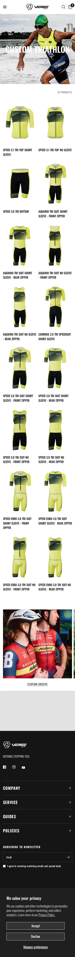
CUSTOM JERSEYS (37, 684)
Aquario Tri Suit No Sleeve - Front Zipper (55, 275)
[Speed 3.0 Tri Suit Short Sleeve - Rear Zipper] (55, 368)
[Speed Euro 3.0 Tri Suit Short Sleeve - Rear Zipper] (55, 491)
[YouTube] (26, 767)
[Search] (63, 7)
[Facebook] (7, 767)
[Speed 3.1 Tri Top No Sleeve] (55, 122)
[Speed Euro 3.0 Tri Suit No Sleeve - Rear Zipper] (55, 556)
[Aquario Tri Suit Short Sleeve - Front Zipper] (55, 183)
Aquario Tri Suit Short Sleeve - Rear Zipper (17, 275)
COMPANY (11, 788)
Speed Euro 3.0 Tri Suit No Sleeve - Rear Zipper (54, 586)
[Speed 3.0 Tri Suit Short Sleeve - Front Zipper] (20, 368)
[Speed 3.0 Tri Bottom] (20, 183)
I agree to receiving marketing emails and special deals (34, 866)
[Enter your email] (68, 857)
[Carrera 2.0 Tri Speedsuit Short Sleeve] (55, 306)
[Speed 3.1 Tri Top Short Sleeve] (20, 122)
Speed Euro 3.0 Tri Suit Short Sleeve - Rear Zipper (55, 520)
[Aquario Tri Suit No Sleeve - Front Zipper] (55, 245)
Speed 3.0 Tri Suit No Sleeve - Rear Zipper (51, 459)
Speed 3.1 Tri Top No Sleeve (55, 150)
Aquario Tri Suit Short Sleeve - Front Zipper (52, 213)
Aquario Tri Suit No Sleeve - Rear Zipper (19, 336)
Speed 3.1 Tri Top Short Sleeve (17, 152)
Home (5, 19)
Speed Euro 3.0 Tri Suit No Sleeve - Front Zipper (19, 586)
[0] (69, 7)
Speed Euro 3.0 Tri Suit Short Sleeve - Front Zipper (17, 523)
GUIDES (9, 816)
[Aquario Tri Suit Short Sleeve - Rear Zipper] (20, 245)
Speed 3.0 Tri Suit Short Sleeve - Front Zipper (18, 398)
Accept (35, 925)
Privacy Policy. (47, 914)
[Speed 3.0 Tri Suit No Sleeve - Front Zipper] (20, 429)
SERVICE (10, 802)
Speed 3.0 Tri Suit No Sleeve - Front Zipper (16, 459)
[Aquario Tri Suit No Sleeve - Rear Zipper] (20, 306)
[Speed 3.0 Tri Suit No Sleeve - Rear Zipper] (55, 429)
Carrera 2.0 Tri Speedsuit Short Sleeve (54, 336)
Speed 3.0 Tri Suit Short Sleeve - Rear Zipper (53, 398)
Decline (35, 936)
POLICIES (11, 831)
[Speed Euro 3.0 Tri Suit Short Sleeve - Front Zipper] (20, 491)
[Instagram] (16, 767)
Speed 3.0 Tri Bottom (16, 211)
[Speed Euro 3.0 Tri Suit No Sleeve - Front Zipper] (20, 556)
